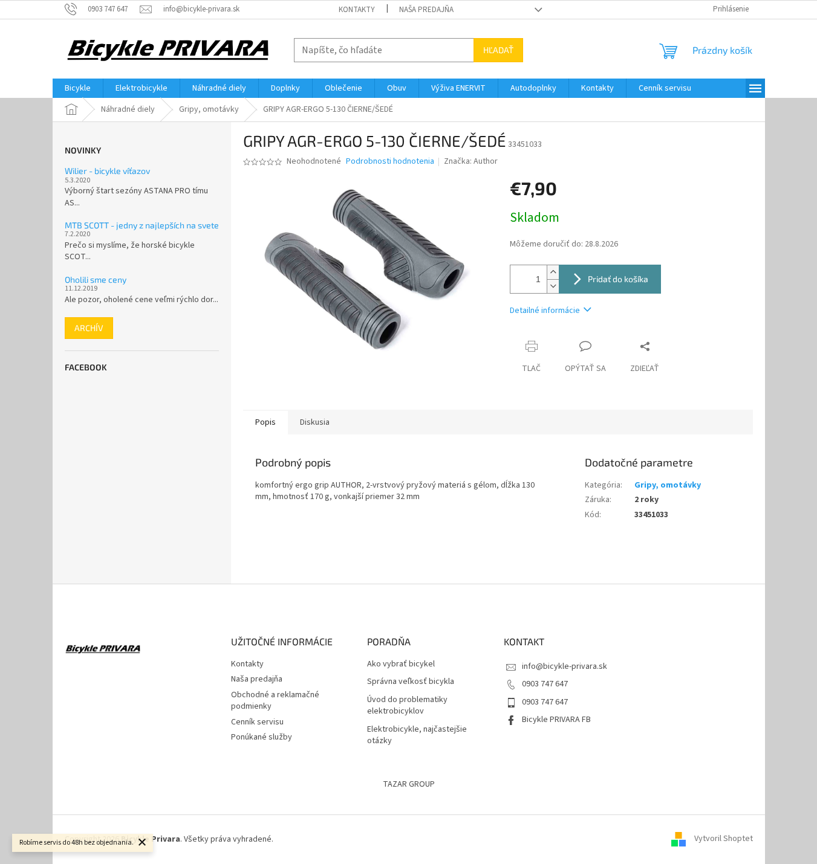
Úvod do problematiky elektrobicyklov (407, 705)
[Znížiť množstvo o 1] (553, 286)
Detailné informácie (545, 311)
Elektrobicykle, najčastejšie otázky (417, 735)
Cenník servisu (257, 722)
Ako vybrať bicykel (401, 664)
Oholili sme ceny (95, 279)
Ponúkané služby (261, 737)
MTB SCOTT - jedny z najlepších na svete (142, 225)
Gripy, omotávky (667, 485)
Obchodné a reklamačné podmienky (275, 700)
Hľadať (498, 50)
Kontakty (357, 9)
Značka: (471, 161)
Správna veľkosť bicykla (410, 682)
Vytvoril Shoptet (723, 839)
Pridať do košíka (618, 279)
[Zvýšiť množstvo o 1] (553, 272)
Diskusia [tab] (315, 422)
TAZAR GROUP (409, 784)
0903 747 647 (545, 684)
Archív (88, 328)
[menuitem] (78, 88)
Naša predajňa (426, 9)
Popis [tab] (265, 422)
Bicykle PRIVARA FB (556, 720)
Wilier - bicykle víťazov (107, 170)
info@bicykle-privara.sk (564, 666)
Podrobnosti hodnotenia (390, 161)
